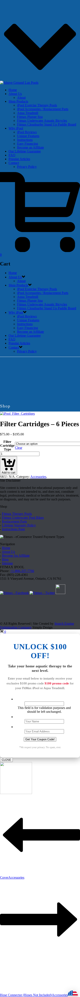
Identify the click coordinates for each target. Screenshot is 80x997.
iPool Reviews (27, 132)
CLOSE (6, 759)
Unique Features (28, 136)
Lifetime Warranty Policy (19, 525)
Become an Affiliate (30, 147)
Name (44, 716)
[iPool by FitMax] (19, 82)
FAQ (12, 155)
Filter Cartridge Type (7, 445)
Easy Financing (27, 143)
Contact (14, 163)
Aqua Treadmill (27, 113)
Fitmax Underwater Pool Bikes (23, 517)
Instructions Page (13, 529)
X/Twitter (44, 698)
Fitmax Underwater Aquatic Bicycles (42, 120)
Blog (5, 559)
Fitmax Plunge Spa (30, 117)
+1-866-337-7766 (22, 571)
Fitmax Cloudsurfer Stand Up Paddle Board (46, 124)
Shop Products (18, 101)
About (21, 97)
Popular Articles (19, 159)
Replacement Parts (14, 521)
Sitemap (7, 563)
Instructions (25, 140)
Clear (18, 447)
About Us (15, 94)
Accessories (38, 476)
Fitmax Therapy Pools (17, 514)
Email (44, 726)
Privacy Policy (27, 166)
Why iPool (16, 128)
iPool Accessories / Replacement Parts (42, 109)
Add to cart (8, 472)
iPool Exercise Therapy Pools (37, 105)
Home (13, 90)
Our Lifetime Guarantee (25, 151)
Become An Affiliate (16, 555)
